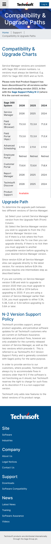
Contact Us (8, 467)
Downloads (8, 483)
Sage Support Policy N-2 (25, 92)
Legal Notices (9, 461)
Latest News (8, 504)
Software (7, 434)
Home (5, 32)
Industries (7, 440)
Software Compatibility (14, 488)
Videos (5, 521)
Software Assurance (13, 515)
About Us (7, 456)
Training (6, 510)
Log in (44, 4)
